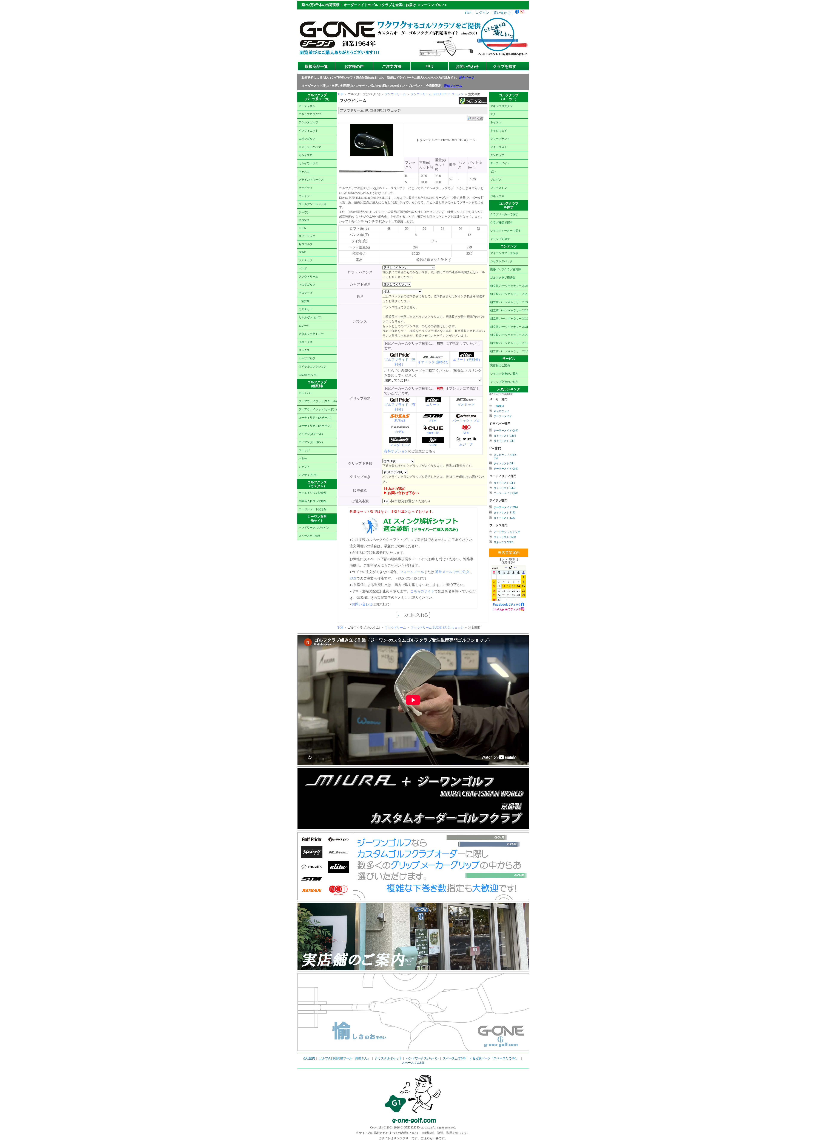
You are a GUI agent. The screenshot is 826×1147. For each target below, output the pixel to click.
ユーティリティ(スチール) (315, 417)
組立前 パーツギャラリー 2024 (509, 302)
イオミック (466, 404)
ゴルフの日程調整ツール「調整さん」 (344, 1058)
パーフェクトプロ (466, 421)
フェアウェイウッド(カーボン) (318, 409)
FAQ (429, 66)
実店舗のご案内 (500, 365)
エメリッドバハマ (310, 147)
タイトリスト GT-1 (504, 482)
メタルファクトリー (311, 333)
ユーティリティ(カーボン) (315, 425)
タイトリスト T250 (504, 517)
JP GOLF (304, 220)
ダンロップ (497, 155)
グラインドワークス (311, 179)
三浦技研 (304, 301)
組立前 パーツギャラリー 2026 (509, 285)
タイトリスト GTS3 (505, 435)
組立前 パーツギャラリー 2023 (509, 310)
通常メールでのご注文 (452, 572)
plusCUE (433, 433)
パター (303, 458)
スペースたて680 (309, 535)
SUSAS (399, 420)
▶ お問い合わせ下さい (401, 493)
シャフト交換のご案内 (504, 373)
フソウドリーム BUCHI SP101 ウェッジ (437, 94)
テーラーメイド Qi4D (506, 430)
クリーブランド (500, 138)
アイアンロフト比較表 (504, 253)
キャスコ (304, 171)
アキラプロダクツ (310, 114)
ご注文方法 (391, 66)
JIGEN (302, 228)
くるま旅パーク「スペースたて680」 (494, 1058)
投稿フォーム (453, 85)
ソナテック (306, 260)
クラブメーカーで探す (504, 214)
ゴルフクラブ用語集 (502, 277)
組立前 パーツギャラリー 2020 (509, 334)
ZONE (302, 252)
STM (432, 421)
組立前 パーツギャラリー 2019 (509, 343)
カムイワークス (308, 163)
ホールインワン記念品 (313, 492)
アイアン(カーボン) (311, 442)
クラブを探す (504, 66)
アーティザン (307, 106)
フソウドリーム (308, 276)
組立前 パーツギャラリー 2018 (509, 351)
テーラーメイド (500, 163)
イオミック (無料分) (433, 362)
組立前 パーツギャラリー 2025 (509, 294)
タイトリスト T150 (504, 512)
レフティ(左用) (308, 474)
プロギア (495, 179)
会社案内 (309, 1058)
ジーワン (304, 212)
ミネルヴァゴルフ (310, 317)
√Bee (433, 445)
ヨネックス (306, 342)
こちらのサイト (422, 591)
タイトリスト (498, 147)
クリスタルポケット (388, 1058)
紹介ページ (466, 77)
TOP (468, 12)
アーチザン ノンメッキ (507, 531)
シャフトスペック (501, 261)
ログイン (482, 12)
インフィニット (308, 130)
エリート (433, 404)
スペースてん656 (413, 1062)
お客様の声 (354, 66)
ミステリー (306, 309)
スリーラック (307, 236)
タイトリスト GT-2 (504, 488)
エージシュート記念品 (313, 509)
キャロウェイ (498, 130)
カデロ (400, 432)
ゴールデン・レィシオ (313, 204)
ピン (493, 171)
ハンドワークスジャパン (314, 527)
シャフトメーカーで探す (505, 230)
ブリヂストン (498, 187)
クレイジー (306, 196)
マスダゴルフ (307, 284)
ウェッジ (304, 450)
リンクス (304, 350)
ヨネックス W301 (503, 542)
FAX (353, 578)
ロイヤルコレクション (313, 366)
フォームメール (412, 572)
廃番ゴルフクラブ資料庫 (505, 269)
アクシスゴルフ (308, 122)
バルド (303, 268)
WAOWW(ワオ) (308, 374)
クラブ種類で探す (501, 222)
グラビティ (306, 187)
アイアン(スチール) (311, 434)
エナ (493, 114)
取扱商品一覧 (316, 66)
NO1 (466, 433)
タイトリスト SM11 (505, 537)
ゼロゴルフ (306, 244)
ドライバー (306, 393)
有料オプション (396, 451)
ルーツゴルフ (307, 358)
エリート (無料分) (466, 359)
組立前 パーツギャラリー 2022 (509, 318)
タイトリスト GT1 (504, 440)
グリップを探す (500, 238)
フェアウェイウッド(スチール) (318, 401)
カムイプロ (306, 155)
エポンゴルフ (307, 138)
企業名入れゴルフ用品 (313, 501)
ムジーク (304, 325)
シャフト (304, 466)
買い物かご (502, 12)
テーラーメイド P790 (506, 507)
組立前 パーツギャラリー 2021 (509, 326)
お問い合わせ (467, 66)
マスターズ (306, 292)
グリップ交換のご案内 (504, 381)
